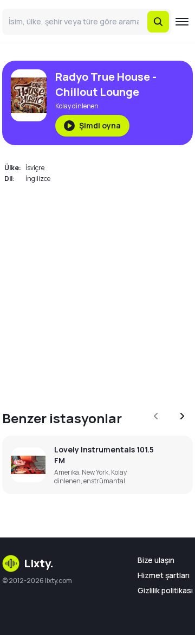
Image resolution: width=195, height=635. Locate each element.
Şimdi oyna (100, 125)
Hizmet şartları (164, 575)
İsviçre (34, 167)
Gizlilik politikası (165, 590)
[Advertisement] (97, 290)
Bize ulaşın (156, 560)
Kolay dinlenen (77, 106)
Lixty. (39, 563)
